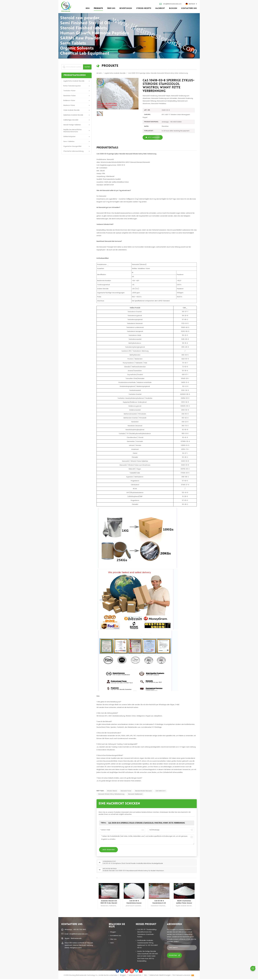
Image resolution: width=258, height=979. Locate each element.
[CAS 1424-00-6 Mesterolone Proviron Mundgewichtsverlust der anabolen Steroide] (109, 891)
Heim (88, 8)
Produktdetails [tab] (107, 148)
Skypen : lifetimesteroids (73, 938)
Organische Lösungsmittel (72, 146)
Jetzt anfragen (154, 137)
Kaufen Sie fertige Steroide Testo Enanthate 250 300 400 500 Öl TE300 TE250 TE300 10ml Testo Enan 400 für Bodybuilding (147, 956)
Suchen (87, 67)
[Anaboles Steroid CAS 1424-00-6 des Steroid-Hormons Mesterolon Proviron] (184, 891)
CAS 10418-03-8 (160, 791)
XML (145, 975)
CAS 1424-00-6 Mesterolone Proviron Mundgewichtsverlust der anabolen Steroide (109, 902)
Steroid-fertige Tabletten (72, 125)
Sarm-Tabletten (68, 141)
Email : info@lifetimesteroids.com (76, 934)
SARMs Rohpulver (69, 136)
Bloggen (173, 8)
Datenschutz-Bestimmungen (160, 975)
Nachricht (160, 8)
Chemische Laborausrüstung (73, 151)
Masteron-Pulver (69, 105)
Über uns (111, 8)
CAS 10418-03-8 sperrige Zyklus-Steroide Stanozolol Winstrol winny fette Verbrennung (146, 823)
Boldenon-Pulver (69, 100)
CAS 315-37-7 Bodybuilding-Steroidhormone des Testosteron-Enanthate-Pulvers (147, 933)
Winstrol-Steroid (112, 791)
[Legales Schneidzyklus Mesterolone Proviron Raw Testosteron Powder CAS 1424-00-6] (134, 891)
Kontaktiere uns (189, 8)
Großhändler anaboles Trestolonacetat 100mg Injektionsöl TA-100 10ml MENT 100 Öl (147, 944)
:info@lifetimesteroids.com (172, 4)
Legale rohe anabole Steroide (73, 81)
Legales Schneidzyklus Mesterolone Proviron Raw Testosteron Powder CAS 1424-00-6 (134, 902)
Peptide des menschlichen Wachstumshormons (72, 130)
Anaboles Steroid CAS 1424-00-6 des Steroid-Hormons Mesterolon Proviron (184, 902)
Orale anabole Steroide (71, 110)
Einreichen (173, 955)
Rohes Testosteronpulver (72, 86)
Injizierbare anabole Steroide (73, 115)
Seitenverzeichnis (135, 975)
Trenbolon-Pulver (69, 91)
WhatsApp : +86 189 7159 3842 (75, 929)
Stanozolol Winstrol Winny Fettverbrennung (111, 794)
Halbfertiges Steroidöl (70, 120)
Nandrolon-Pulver (69, 95)
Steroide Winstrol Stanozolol (143, 791)
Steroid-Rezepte (143, 8)
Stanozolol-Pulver (126, 791)
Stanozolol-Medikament (135, 794)
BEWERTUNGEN (126, 8)
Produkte (98, 8)
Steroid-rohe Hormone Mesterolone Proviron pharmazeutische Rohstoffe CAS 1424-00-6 (159, 902)
